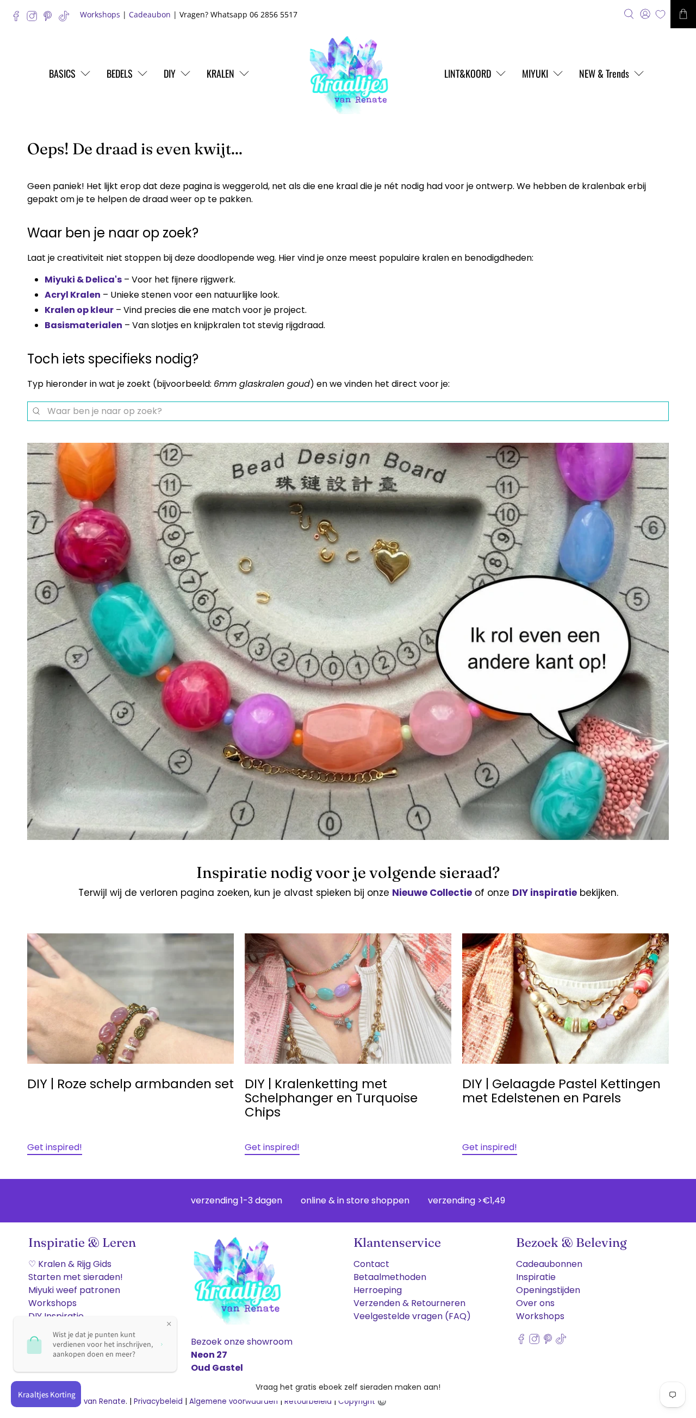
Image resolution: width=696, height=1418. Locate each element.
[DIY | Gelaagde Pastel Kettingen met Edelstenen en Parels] (565, 998)
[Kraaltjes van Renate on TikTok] (66, 19)
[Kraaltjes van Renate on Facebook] (19, 19)
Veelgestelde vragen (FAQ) (412, 1316)
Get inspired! (54, 1147)
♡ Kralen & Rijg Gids (69, 1264)
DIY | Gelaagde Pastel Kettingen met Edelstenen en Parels (561, 1091)
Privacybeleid (158, 1401)
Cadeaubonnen (549, 1264)
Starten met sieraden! (75, 1277)
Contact (371, 1264)
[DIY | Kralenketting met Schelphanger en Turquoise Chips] (348, 998)
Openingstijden (548, 1290)
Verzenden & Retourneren (409, 1303)
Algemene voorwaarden (233, 1401)
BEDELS (120, 73)
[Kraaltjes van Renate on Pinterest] (50, 19)
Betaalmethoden (389, 1277)
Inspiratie (536, 1277)
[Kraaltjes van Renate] (348, 73)
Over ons (535, 1303)
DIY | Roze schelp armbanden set (130, 1084)
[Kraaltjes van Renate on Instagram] (34, 19)
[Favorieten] (660, 14)
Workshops (100, 14)
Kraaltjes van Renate (87, 1401)
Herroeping (377, 1290)
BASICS (62, 73)
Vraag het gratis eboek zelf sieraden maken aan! (348, 1387)
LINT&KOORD (467, 73)
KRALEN (220, 73)
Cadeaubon (150, 14)
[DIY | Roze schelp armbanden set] (130, 998)
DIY (170, 73)
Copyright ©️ (362, 1401)
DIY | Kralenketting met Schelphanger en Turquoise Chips (331, 1098)
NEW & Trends (604, 73)
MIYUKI (535, 73)
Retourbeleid (308, 1401)
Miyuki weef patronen (74, 1290)
